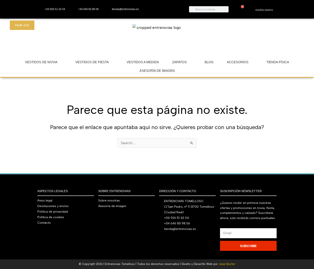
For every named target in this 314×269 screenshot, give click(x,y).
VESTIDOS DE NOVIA (41, 62)
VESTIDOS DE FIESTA (92, 62)
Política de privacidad (52, 211)
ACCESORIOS (237, 62)
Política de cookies (50, 217)
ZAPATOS (179, 62)
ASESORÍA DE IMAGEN (157, 70)
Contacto (44, 223)
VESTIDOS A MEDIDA (143, 62)
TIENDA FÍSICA (277, 62)
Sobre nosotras (109, 200)
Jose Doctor (227, 264)
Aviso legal (44, 200)
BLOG (209, 62)
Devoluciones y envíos (53, 206)
